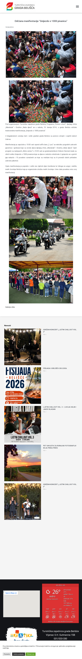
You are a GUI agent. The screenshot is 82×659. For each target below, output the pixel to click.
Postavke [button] (7, 654)
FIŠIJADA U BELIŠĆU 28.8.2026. (55, 368)
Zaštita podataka (18, 654)
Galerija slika (10, 307)
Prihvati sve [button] (30, 654)
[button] (77, 6)
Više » (44, 334)
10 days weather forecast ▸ (60, 621)
